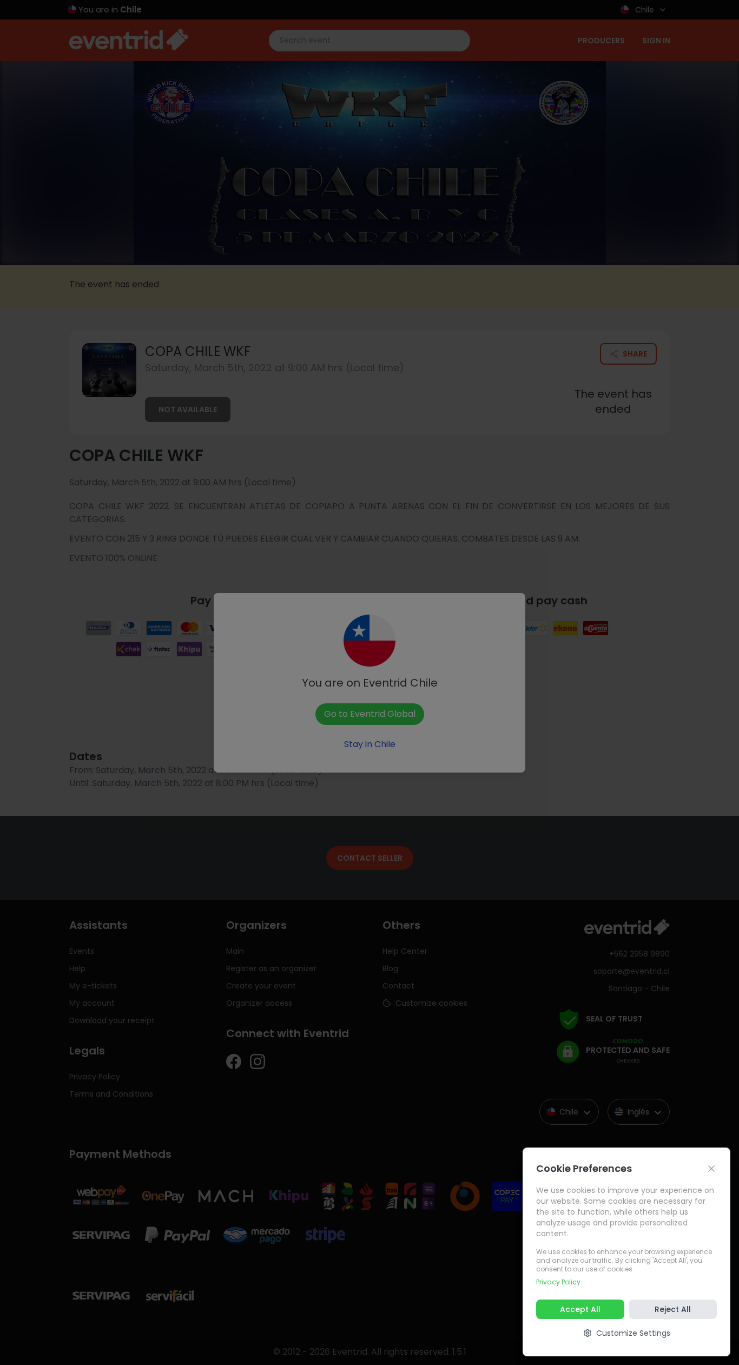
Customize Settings (633, 1333)
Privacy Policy (558, 1282)
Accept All (580, 1309)
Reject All (673, 1309)
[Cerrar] (711, 1168)
